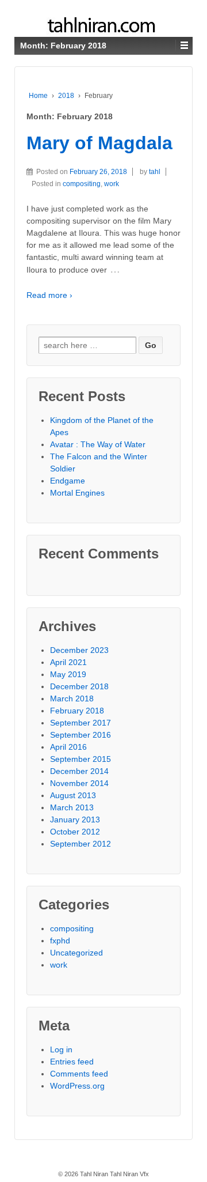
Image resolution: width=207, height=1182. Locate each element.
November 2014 (79, 783)
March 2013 (72, 807)
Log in (61, 1049)
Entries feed (72, 1061)
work (111, 184)
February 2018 (77, 710)
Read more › (49, 295)
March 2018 (72, 698)
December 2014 (79, 771)
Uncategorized (76, 952)
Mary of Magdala (99, 143)
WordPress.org (77, 1085)
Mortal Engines (77, 492)
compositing (82, 184)
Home (38, 96)
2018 (66, 96)
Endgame (67, 480)
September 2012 (80, 843)
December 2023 (79, 650)
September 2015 (80, 759)
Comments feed (79, 1073)
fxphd (60, 940)
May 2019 (68, 674)
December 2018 (79, 686)
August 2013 (73, 795)
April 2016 (68, 747)
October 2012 (75, 831)
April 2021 (68, 662)
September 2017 (80, 722)
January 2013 (75, 819)
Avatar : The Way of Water (97, 444)
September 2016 (80, 734)
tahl (154, 172)
